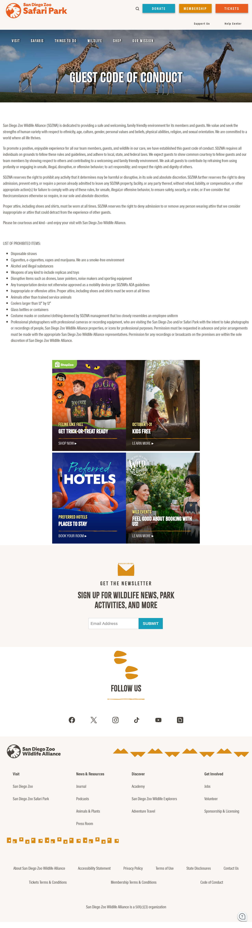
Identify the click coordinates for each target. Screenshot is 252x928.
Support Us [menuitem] (202, 23)
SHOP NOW (66, 443)
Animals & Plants (88, 811)
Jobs (207, 786)
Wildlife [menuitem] (95, 41)
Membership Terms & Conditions (134, 882)
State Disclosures (198, 868)
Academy (138, 786)
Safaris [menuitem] (37, 41)
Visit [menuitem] (16, 41)
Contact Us (231, 868)
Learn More (141, 443)
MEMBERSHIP (195, 8)
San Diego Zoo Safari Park (31, 798)
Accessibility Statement (94, 868)
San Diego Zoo (23, 786)
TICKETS (231, 8)
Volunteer (211, 798)
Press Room (84, 823)
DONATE (159, 8)
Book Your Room (71, 535)
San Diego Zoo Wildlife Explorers (154, 798)
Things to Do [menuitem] (66, 41)
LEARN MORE (141, 535)
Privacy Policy (133, 868)
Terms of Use (165, 868)
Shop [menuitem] (117, 41)
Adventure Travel (143, 811)
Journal (81, 786)
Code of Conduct (211, 882)
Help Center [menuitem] (233, 23)
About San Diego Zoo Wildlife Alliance (39, 868)
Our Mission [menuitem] (143, 41)
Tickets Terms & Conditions (48, 882)
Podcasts (82, 798)
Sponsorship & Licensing (221, 811)
